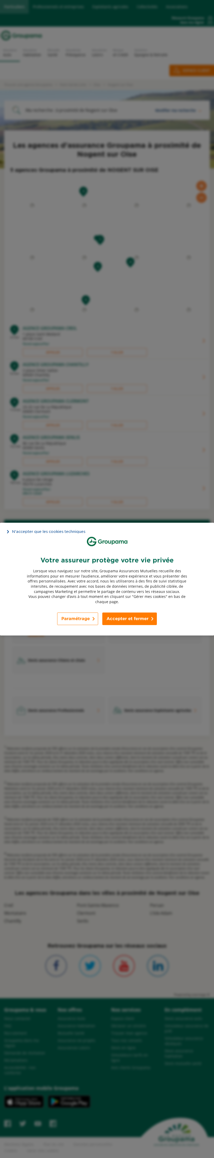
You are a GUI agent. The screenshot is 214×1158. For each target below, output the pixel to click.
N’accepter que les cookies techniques (48, 531)
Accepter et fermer (127, 618)
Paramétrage (75, 618)
